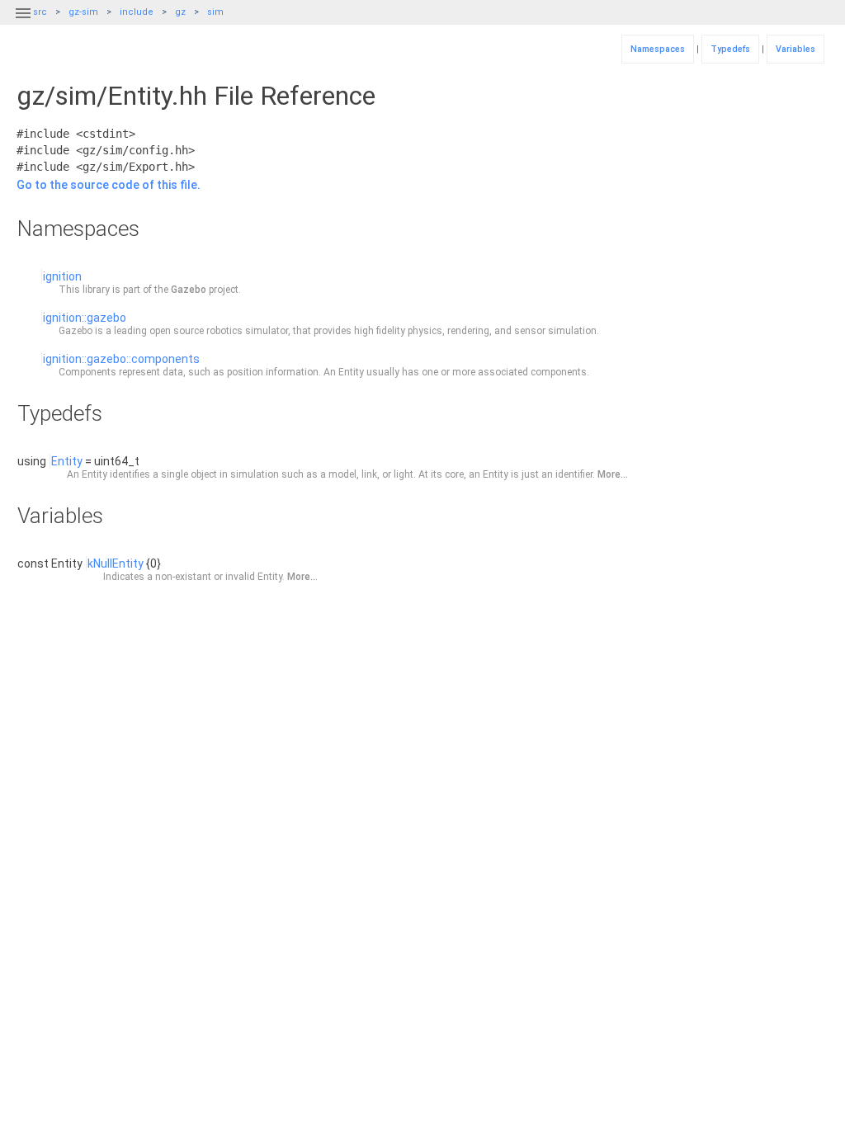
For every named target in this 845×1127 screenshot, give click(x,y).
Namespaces (657, 49)
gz (180, 12)
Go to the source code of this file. (109, 184)
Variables (795, 49)
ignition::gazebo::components (121, 358)
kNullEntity (115, 563)
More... (612, 474)
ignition (62, 276)
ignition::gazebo (84, 317)
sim (215, 12)
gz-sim (83, 12)
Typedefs (730, 49)
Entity (67, 461)
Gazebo (188, 289)
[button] (23, 23)
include (136, 12)
